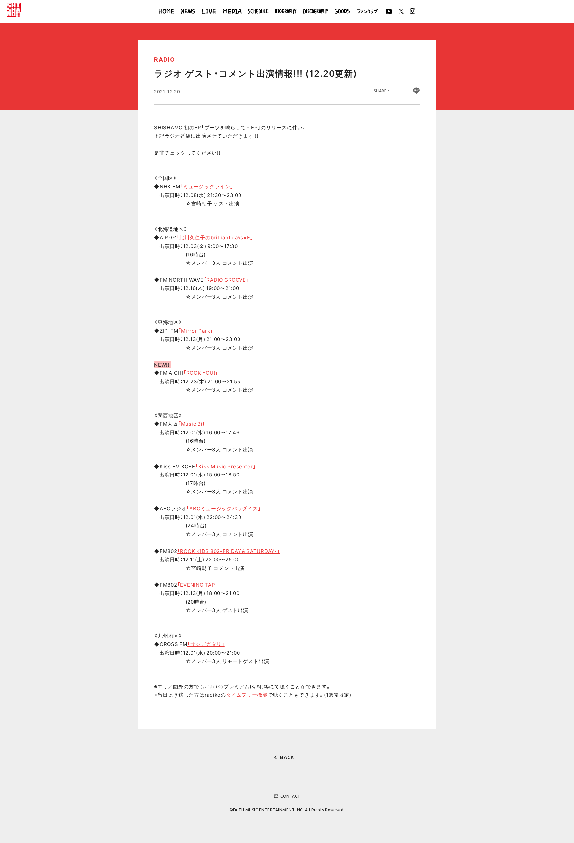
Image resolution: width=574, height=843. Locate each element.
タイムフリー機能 (247, 694)
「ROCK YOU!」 (200, 372)
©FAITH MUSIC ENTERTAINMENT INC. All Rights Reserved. (287, 810)
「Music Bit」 (192, 423)
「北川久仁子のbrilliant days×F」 (214, 237)
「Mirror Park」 (195, 330)
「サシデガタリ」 (206, 644)
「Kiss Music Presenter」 (225, 466)
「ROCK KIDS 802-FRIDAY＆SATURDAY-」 (228, 551)
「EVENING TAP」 (197, 584)
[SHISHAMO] (14, 10)
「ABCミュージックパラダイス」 (223, 508)
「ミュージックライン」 (206, 186)
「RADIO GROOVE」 (226, 279)
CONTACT (287, 796)
